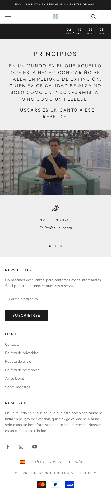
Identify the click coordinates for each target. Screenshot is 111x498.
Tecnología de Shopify (73, 473)
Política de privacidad (22, 352)
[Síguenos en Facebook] (7, 446)
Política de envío (18, 361)
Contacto (12, 344)
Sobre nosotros (17, 387)
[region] (55, 221)
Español (77, 462)
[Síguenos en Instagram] (21, 446)
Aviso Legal (14, 378)
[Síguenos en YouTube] (34, 446)
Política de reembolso (22, 370)
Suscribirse (27, 315)
